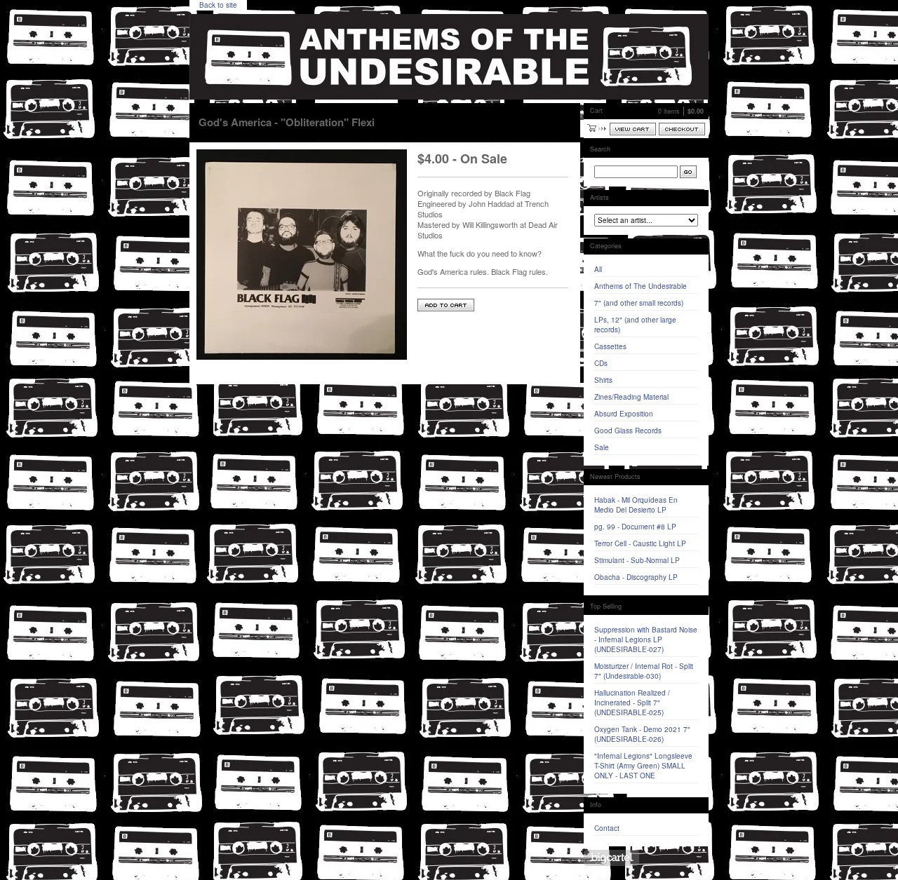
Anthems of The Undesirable (640, 286)
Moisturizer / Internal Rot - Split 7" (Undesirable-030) (643, 671)
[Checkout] (682, 129)
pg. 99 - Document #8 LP (635, 527)
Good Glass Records (628, 430)
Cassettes (610, 346)
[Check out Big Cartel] (611, 858)
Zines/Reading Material (631, 397)
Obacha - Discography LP (636, 577)
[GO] (688, 171)
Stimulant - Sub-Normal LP (637, 560)
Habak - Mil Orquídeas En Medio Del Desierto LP (636, 505)
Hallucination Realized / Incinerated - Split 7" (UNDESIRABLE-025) (632, 702)
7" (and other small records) (638, 303)
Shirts (603, 380)
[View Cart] (633, 129)
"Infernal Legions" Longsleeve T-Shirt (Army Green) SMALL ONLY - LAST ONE (643, 765)
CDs (601, 363)
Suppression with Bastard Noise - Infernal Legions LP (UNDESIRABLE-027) (645, 639)
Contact (606, 828)
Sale (601, 447)
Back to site (218, 5)
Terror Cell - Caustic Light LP (640, 543)
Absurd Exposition (623, 414)
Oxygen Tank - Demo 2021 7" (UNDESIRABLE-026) (642, 734)
